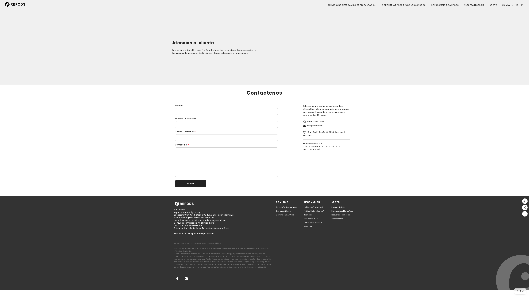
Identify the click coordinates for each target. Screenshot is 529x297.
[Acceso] (517, 5)
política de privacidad (203, 233)
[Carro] (522, 5)
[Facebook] (177, 278)
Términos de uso (182, 233)
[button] (190, 183)
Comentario (182, 144)
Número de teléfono (185, 118)
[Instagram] (186, 278)
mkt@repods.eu (206, 223)
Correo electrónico (185, 131)
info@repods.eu (314, 125)
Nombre (179, 105)
